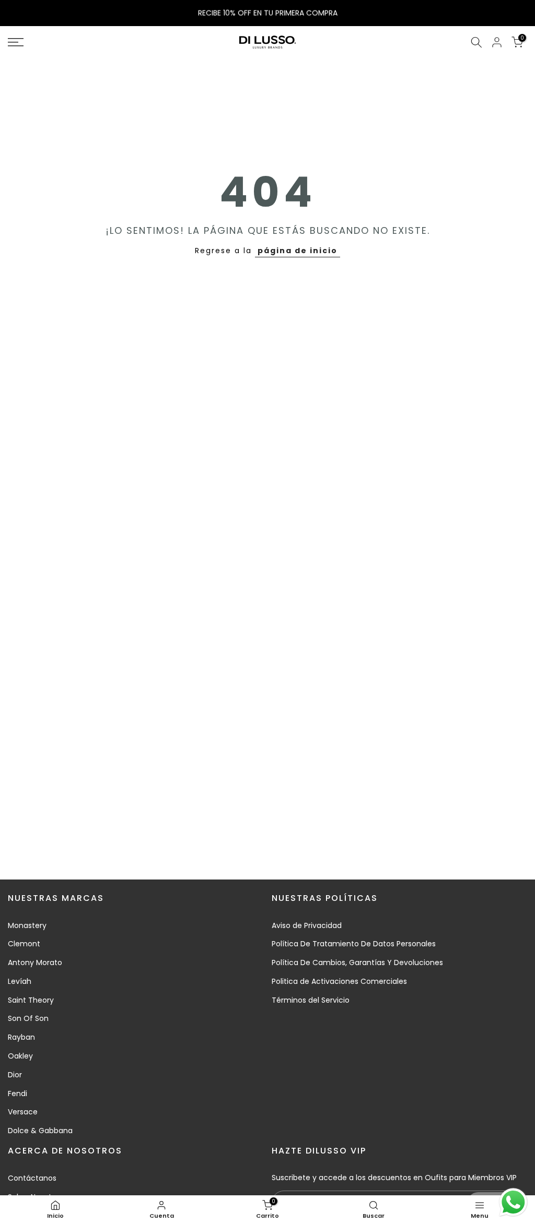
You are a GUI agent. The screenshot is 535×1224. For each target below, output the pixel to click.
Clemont (24, 943)
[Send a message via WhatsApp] (513, 1202)
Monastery (27, 925)
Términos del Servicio (311, 1000)
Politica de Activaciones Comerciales (339, 981)
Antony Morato (35, 962)
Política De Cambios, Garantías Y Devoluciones (357, 962)
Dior (15, 1074)
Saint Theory (31, 1000)
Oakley (20, 1056)
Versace (23, 1112)
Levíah (19, 981)
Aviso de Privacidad (307, 925)
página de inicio (298, 250)
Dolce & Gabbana (40, 1130)
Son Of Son (28, 1018)
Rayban (21, 1037)
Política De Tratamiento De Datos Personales (354, 943)
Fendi (17, 1093)
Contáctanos (32, 1178)
